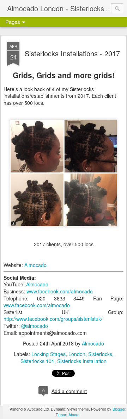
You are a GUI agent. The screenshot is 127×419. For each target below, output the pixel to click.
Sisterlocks (100, 353)
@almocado (34, 325)
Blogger (119, 409)
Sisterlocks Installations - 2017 (72, 53)
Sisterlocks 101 (37, 360)
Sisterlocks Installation (82, 360)
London (76, 353)
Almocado (35, 264)
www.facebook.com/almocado (59, 291)
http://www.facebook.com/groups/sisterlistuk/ (53, 318)
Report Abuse (67, 414)
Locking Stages (48, 353)
